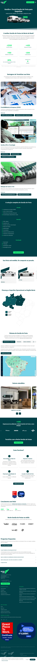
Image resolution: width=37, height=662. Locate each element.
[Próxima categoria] (36, 273)
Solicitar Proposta (30, 2)
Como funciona (3, 588)
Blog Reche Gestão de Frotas (5, 612)
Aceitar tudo (32, 659)
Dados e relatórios (27, 341)
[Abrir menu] (35, 2)
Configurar (27, 659)
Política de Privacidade (23, 655)
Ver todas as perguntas (6, 545)
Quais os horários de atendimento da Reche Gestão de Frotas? (12, 557)
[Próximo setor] (20, 413)
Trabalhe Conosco (4, 609)
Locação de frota (4, 562)
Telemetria (19, 341)
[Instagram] (4, 620)
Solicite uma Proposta (18, 252)
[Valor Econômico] (6, 524)
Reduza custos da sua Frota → (24, 194)
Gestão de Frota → (5, 154)
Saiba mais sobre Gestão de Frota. (26, 338)
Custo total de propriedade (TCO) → (9, 194)
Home (2, 606)
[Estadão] (31, 524)
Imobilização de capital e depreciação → (23, 115)
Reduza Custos (3, 591)
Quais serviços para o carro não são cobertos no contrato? (11, 559)
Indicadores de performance (5, 594)
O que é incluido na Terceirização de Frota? (8, 550)
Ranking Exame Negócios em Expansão (19, 503)
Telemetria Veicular (4, 593)
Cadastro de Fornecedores (5, 611)
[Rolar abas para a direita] (35, 342)
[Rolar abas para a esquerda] (1, 342)
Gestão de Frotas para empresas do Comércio (26, 596)
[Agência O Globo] (14, 524)
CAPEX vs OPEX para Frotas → (7, 115)
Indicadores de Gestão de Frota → (8, 156)
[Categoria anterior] (1, 273)
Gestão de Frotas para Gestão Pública (25, 602)
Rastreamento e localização (9, 341)
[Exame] (22, 524)
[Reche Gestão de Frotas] (4, 653)
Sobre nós (2, 608)
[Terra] (14, 530)
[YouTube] (6, 620)
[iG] (22, 530)
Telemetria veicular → (16, 154)
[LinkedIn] (2, 620)
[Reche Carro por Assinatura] (11, 653)
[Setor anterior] (17, 413)
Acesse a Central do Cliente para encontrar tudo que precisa (11, 617)
